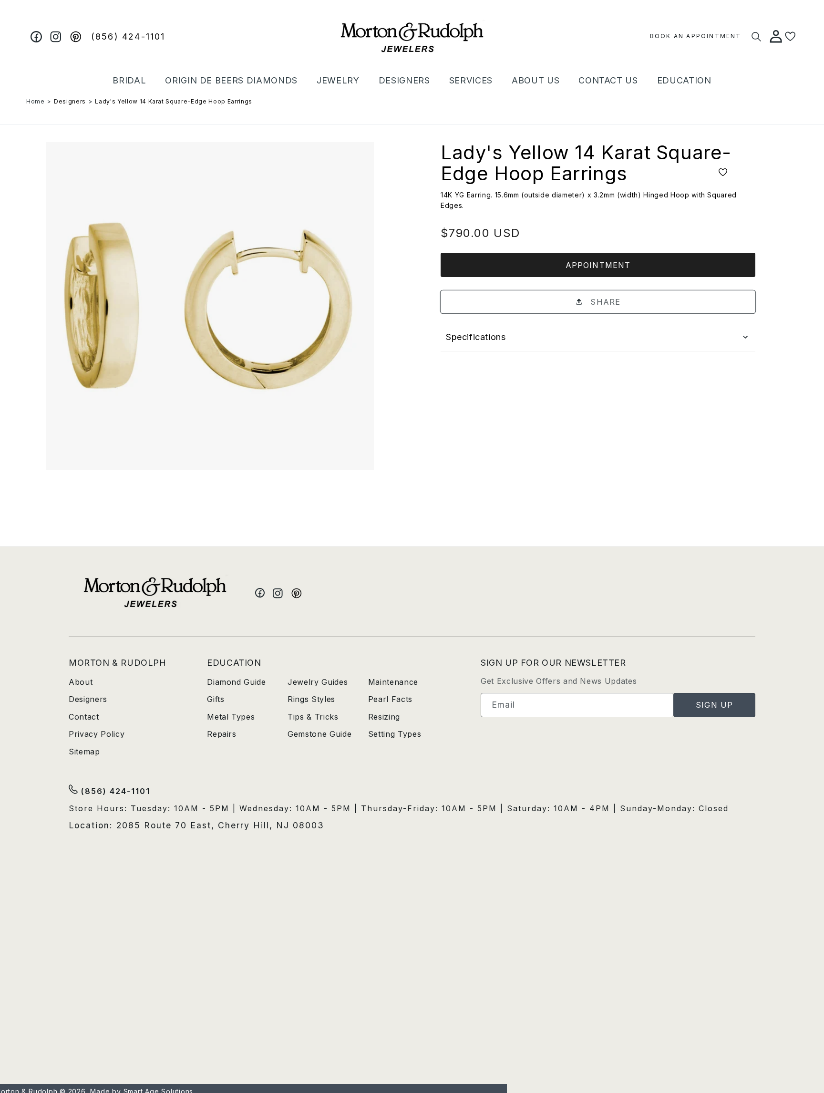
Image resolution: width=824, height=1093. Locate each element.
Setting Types (395, 734)
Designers (70, 101)
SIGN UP (714, 705)
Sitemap (84, 751)
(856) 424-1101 (128, 36)
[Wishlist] (790, 36)
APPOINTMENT (598, 265)
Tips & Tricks (313, 717)
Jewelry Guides (318, 682)
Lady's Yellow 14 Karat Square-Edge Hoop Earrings (173, 101)
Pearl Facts (390, 699)
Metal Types (231, 717)
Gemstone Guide (319, 734)
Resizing (384, 717)
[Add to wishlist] (723, 173)
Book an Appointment (696, 36)
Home (35, 101)
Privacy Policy (96, 734)
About (81, 682)
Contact (84, 717)
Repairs (222, 734)
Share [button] (603, 302)
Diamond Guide (236, 682)
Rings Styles (311, 699)
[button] (129, 80)
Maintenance (393, 682)
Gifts (215, 699)
